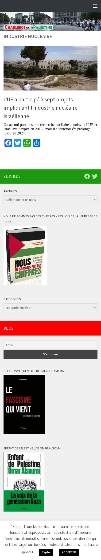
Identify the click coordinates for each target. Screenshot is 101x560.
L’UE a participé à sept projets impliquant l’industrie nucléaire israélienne (41, 108)
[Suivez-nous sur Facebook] (87, 176)
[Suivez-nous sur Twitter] (94, 176)
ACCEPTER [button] (69, 552)
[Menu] (95, 6)
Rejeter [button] (46, 552)
